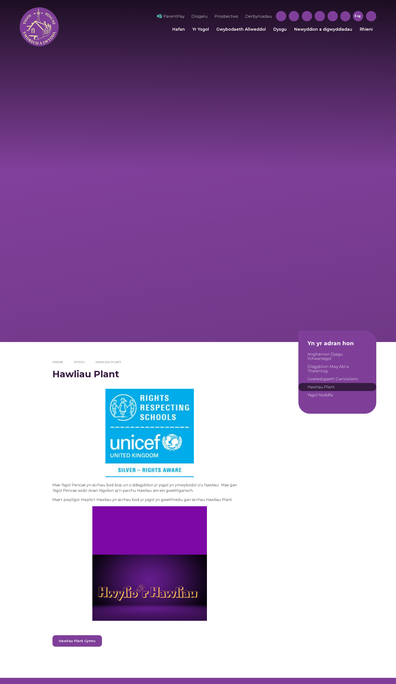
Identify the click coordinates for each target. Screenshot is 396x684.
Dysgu (79, 362)
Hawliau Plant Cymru (77, 641)
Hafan (57, 362)
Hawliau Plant (108, 362)
